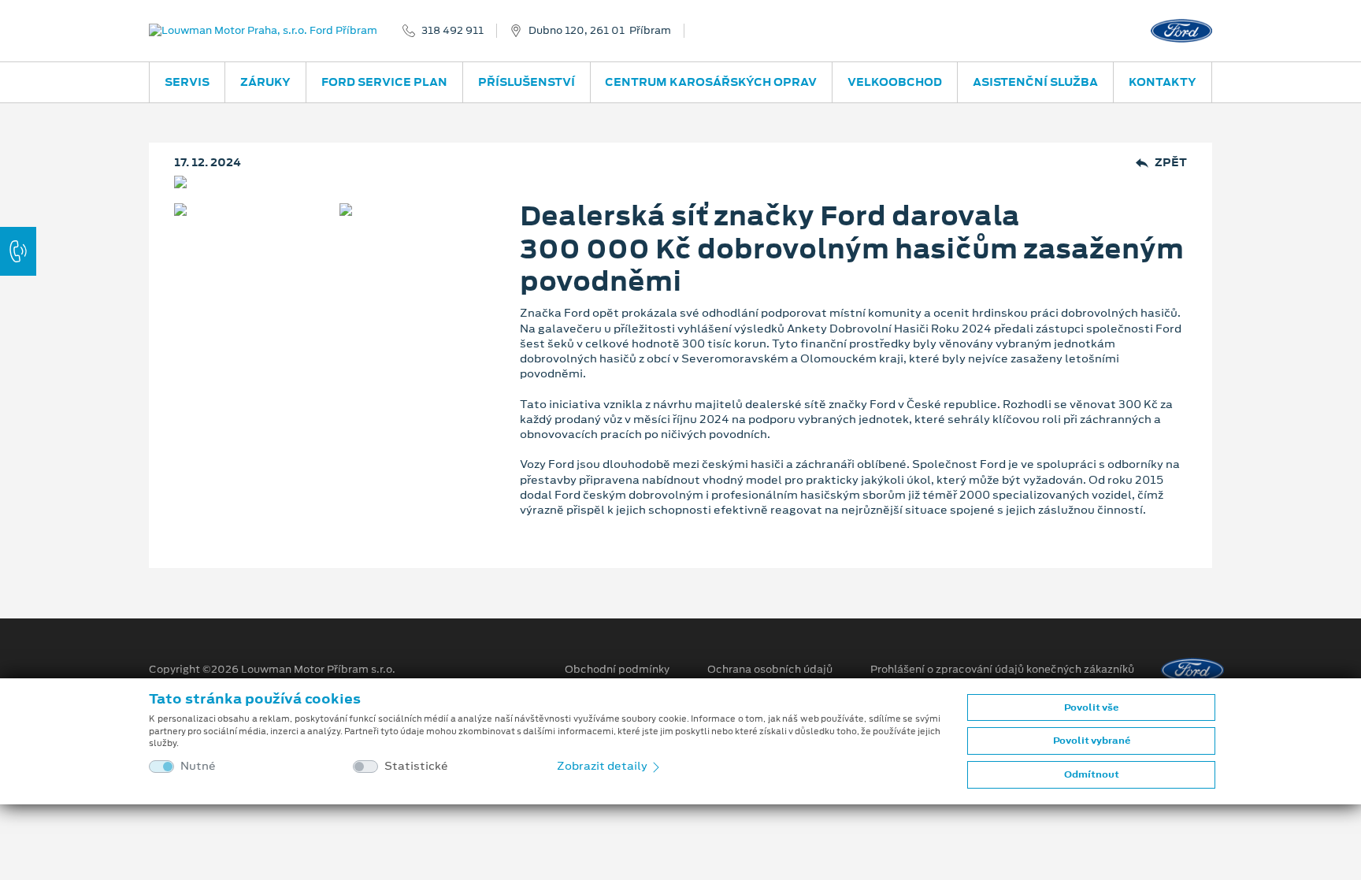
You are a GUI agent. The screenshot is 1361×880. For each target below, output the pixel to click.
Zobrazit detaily (603, 766)
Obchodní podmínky (617, 670)
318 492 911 (452, 31)
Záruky (265, 82)
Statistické (416, 766)
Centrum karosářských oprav (711, 82)
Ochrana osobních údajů (770, 670)
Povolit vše (1091, 707)
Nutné (198, 766)
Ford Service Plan (384, 82)
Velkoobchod (894, 82)
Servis (187, 82)
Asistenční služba (1035, 82)
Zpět (1171, 162)
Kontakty (1162, 82)
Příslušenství (526, 82)
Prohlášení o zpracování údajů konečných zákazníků (1002, 670)
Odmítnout (1091, 774)
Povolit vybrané (1091, 740)
